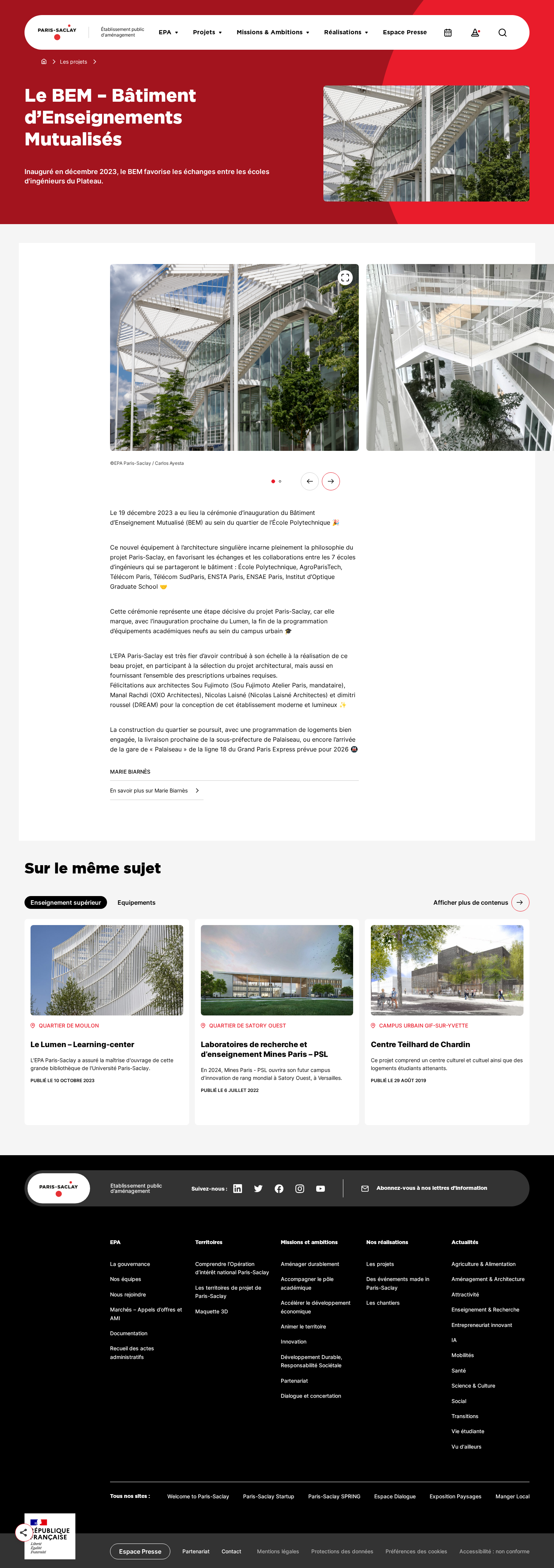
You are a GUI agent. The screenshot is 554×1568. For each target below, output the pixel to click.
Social (458, 1401)
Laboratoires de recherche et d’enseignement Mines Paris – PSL (264, 1049)
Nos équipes (125, 1279)
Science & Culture (473, 1385)
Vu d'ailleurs (466, 1446)
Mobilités (462, 1355)
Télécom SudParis (178, 576)
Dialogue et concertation (311, 1395)
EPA (165, 32)
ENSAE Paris (264, 576)
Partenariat (294, 1380)
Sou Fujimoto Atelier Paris (269, 685)
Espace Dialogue (395, 1496)
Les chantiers (383, 1302)
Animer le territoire (303, 1326)
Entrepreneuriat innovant (481, 1325)
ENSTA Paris (225, 576)
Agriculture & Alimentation (483, 1264)
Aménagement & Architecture (488, 1279)
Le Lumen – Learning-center (82, 1044)
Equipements (137, 902)
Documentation (128, 1333)
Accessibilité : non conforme (494, 1551)
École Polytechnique (301, 522)
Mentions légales (278, 1551)
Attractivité (465, 1294)
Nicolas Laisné (225, 695)
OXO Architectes (175, 695)
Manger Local (513, 1496)
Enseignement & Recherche (485, 1309)
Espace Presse (405, 32)
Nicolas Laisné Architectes (288, 695)
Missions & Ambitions (270, 32)
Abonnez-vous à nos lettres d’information (431, 1188)
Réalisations (342, 32)
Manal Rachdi (129, 695)
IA (454, 1340)
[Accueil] (43, 61)
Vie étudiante (467, 1431)
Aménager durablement (310, 1264)
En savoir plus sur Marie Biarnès (149, 790)
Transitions (465, 1416)
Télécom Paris (130, 576)
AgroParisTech (320, 567)
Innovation (293, 1341)
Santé (458, 1370)
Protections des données (342, 1551)
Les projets (73, 61)
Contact (231, 1551)
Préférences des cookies (416, 1551)
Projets (204, 32)
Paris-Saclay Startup (268, 1496)
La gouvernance (130, 1264)
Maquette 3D (211, 1311)
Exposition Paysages (456, 1496)
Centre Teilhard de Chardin (420, 1044)
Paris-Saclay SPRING (334, 1496)
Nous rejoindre (128, 1294)
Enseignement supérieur (66, 902)
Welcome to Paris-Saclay (198, 1496)
